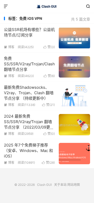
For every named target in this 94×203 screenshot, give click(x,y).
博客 (9, 47)
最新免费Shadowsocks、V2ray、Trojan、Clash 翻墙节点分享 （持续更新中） (29, 93)
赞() (49, 47)
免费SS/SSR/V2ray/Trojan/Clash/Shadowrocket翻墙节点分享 (43, 64)
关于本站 (60, 185)
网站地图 (73, 185)
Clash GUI (47, 6)
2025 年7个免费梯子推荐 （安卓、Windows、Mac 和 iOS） (28, 150)
